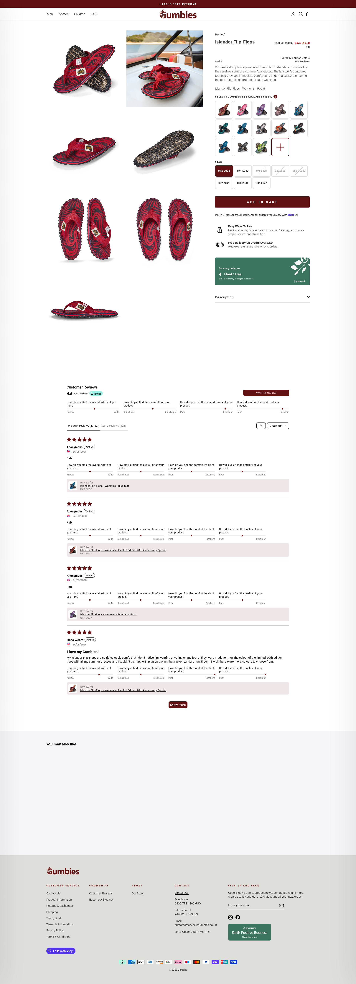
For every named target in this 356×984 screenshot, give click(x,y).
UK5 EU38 (261, 170)
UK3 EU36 (224, 170)
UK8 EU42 (243, 182)
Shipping (52, 912)
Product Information (59, 899)
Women (63, 14)
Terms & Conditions (58, 936)
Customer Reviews (101, 893)
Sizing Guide (54, 918)
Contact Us (53, 893)
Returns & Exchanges (60, 905)
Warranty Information (59, 924)
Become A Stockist (101, 899)
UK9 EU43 (261, 182)
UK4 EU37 (243, 170)
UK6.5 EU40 (299, 170)
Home (219, 34)
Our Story (138, 893)
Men (50, 14)
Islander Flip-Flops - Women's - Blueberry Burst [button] (108, 614)
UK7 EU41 (224, 182)
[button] (72, 485)
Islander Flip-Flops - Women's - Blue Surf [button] (104, 485)
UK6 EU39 (280, 170)
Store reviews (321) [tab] (113, 425)
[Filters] (261, 426)
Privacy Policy (55, 930)
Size (218, 161)
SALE (94, 14)
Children (79, 14)
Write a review (266, 393)
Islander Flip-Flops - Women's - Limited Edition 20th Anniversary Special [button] (123, 550)
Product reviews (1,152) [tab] (83, 425)
